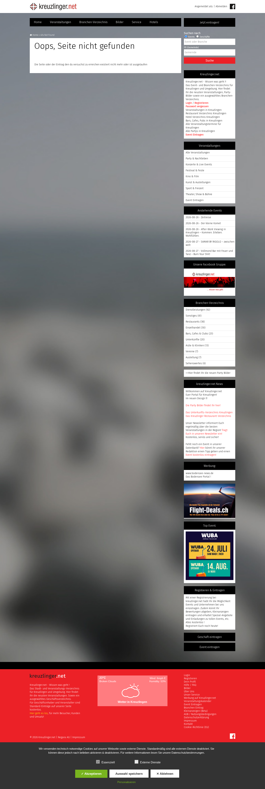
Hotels (154, 22)
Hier (202, 448)
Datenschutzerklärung (196, 717)
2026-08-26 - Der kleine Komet (203, 223)
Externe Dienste (150, 762)
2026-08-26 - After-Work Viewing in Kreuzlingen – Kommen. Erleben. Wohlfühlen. (206, 232)
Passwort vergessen (197, 106)
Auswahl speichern (129, 773)
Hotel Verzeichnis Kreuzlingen (203, 117)
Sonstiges (191, 316)
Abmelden (221, 6)
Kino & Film (192, 176)
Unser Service (192, 695)
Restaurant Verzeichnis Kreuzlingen (206, 113)
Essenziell (108, 762)
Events (191, 37)
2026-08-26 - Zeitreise (198, 217)
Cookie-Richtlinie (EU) (196, 727)
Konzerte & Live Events (199, 164)
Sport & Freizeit (195, 188)
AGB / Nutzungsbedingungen (200, 714)
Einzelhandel (193, 327)
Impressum (190, 721)
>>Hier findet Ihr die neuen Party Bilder (208, 373)
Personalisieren (126, 782)
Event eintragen (210, 647)
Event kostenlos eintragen (201, 455)
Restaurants (193, 322)
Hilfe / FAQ (190, 685)
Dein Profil (190, 682)
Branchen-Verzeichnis (93, 22)
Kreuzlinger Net (53, 6)
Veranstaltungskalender (197, 701)
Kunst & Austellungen (198, 182)
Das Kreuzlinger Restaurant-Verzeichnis (208, 416)
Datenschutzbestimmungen (187, 752)
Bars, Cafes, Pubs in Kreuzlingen (204, 120)
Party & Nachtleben (197, 158)
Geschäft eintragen (210, 637)
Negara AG (64, 737)
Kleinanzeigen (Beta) (196, 711)
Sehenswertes (194, 363)
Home (38, 22)
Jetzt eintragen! (209, 22)
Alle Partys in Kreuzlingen (200, 131)
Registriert (192, 626)
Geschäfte (204, 37)
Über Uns (189, 691)
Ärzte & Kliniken (195, 345)
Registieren (190, 678)
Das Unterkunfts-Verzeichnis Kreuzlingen (209, 412)
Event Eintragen (195, 135)
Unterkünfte (192, 339)
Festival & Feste (195, 170)
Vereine (190, 351)
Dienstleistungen (195, 310)
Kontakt (188, 724)
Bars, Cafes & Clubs (197, 333)
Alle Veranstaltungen (198, 152)
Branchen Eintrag (193, 708)
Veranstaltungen (60, 22)
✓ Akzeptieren (91, 773)
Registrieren (201, 103)
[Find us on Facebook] (232, 7)
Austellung (192, 357)
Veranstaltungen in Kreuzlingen (204, 110)
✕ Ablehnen (164, 773)
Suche (210, 60)
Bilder (119, 22)
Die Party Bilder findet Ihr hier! (203, 405)
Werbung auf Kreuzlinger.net (200, 698)
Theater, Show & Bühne (199, 194)
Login (189, 103)
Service (136, 22)
